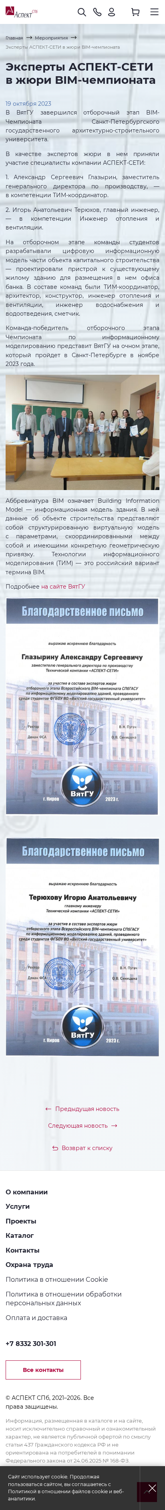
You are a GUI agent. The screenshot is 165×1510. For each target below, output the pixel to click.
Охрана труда (29, 1265)
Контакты (23, 1250)
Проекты (21, 1221)
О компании (27, 1192)
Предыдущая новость (87, 1109)
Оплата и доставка (36, 1318)
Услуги (18, 1206)
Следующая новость (78, 1125)
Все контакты (43, 1370)
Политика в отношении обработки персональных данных (64, 1298)
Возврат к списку (87, 1148)
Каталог (20, 1235)
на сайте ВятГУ (63, 586)
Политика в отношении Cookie (57, 1279)
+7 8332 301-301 (31, 1344)
